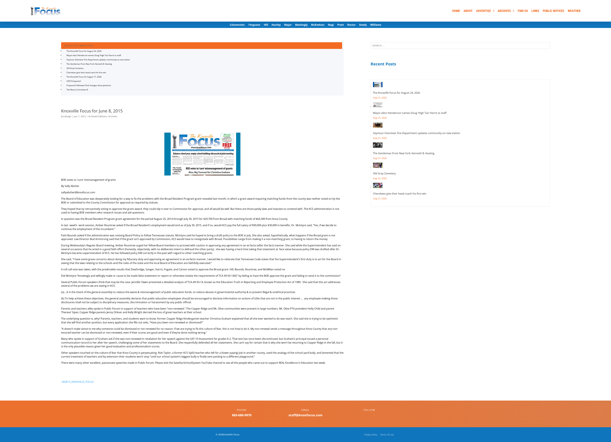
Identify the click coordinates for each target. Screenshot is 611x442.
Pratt (340, 25)
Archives (504, 11)
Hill (266, 25)
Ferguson (254, 25)
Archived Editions (97, 116)
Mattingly (301, 25)
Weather (574, 11)
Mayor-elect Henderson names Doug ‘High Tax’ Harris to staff (94, 55)
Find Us (523, 11)
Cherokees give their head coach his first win (86, 72)
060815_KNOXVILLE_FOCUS (77, 382)
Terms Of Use (387, 434)
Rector (351, 25)
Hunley (276, 25)
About (468, 11)
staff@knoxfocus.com (305, 415)
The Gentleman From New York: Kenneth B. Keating (89, 64)
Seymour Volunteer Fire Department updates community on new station (98, 59)
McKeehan (317, 25)
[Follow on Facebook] (366, 415)
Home (456, 11)
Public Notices (553, 11)
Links (535, 11)
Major (288, 25)
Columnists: (237, 25)
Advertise (483, 11)
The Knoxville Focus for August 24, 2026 (84, 51)
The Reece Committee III (77, 89)
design (67, 116)
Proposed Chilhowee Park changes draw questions (89, 85)
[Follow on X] (372, 415)
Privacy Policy (370, 434)
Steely (363, 25)
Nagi (331, 25)
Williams (375, 25)
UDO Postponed (74, 81)
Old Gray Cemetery (75, 68)
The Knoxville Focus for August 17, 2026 (84, 76)
